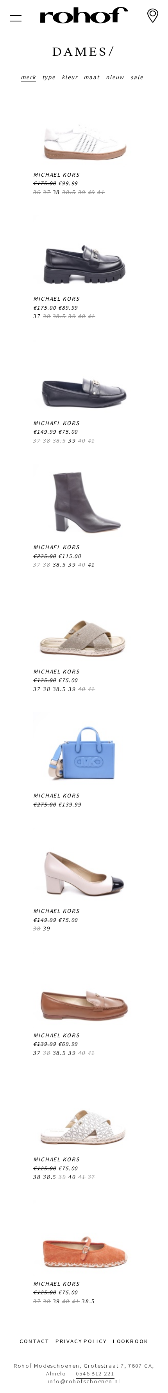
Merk (28, 77)
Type (49, 77)
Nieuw (115, 77)
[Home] (84, 15)
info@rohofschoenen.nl (84, 1381)
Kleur (69, 77)
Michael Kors (56, 174)
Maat (92, 77)
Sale (136, 77)
